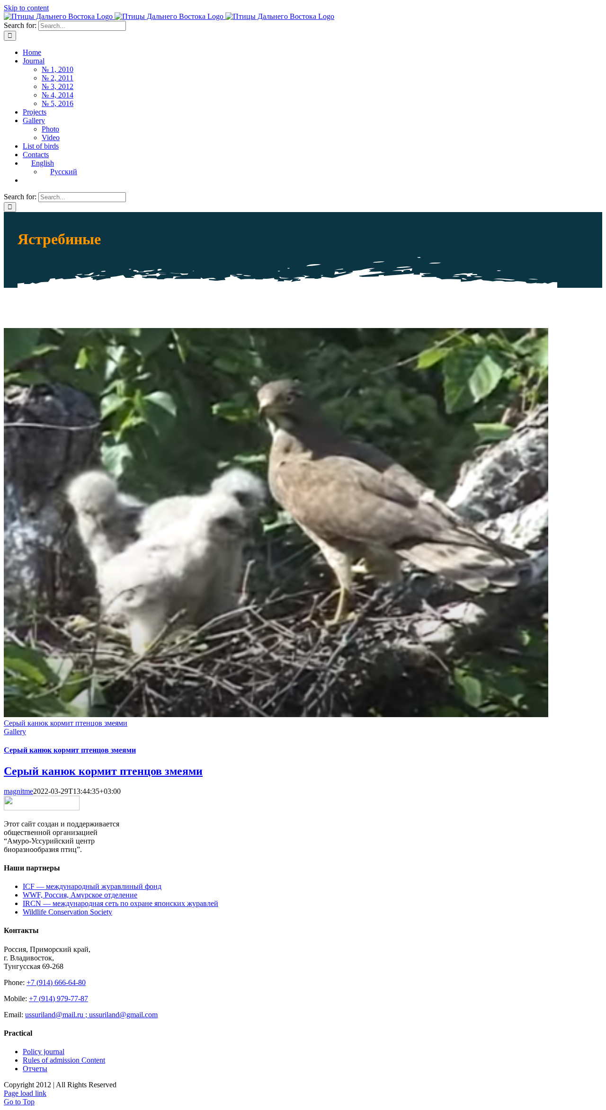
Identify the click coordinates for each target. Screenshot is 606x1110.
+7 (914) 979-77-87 (58, 999)
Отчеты (35, 1069)
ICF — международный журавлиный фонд (92, 886)
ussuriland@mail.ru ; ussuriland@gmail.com (91, 1015)
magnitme (18, 791)
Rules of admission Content (64, 1060)
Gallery (15, 732)
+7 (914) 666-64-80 (56, 982)
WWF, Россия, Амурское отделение (80, 895)
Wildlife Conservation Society (67, 912)
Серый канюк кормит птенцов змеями (65, 723)
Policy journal (43, 1052)
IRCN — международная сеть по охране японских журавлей (120, 903)
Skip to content (26, 8)
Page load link (25, 1093)
